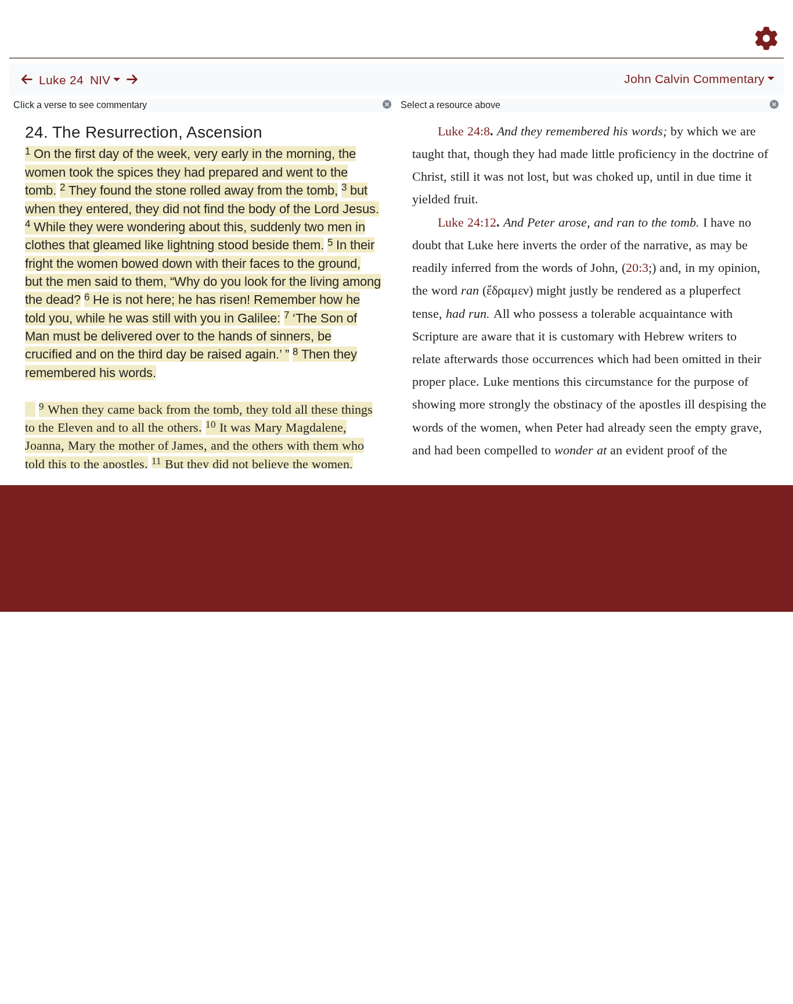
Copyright (421, 525)
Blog (629, 22)
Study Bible (673, 22)
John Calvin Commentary (694, 79)
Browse (407, 22)
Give (495, 525)
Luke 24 (61, 80)
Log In (720, 22)
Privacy (448, 525)
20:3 (637, 267)
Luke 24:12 (467, 222)
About (395, 525)
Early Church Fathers (484, 22)
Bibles (374, 525)
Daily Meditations (574, 22)
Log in (299, 525)
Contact (473, 525)
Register (761, 22)
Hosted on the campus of (338, 578)
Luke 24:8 (464, 131)
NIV (100, 80)
